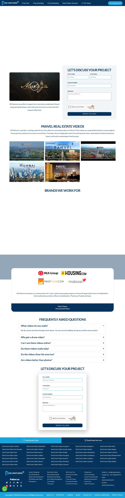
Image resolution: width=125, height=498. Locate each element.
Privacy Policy (117, 495)
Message (70, 91)
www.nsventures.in (108, 480)
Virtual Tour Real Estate (91, 477)
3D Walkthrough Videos (35, 479)
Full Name (46, 377)
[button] (34, 86)
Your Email (93, 74)
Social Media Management (54, 479)
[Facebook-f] (10, 482)
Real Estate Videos (52, 472)
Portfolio (60, 495)
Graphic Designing (34, 472)
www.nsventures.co (108, 485)
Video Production (89, 483)
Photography (32, 481)
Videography (88, 472)
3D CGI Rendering (34, 474)
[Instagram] (13, 482)
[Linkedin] (6, 482)
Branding (68, 477)
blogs (78, 495)
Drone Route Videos (71, 481)
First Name (71, 74)
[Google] (21, 485)
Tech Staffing (50, 481)
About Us (50, 495)
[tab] (30, 440)
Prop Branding (38, 3)
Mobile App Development (36, 477)
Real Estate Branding (53, 474)
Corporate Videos (71, 479)
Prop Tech (25, 3)
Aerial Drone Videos (71, 474)
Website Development (90, 479)
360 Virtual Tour (70, 472)
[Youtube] (17, 482)
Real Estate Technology (53, 477)
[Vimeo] (10, 485)
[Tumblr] (17, 485)
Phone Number (72, 82)
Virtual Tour (87, 481)
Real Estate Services (70, 3)
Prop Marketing (53, 3)
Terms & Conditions (101, 495)
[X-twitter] (21, 482)
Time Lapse (50, 483)
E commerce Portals (71, 483)
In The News (86, 3)
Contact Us (87, 495)
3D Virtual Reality (89, 474)
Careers (70, 495)
